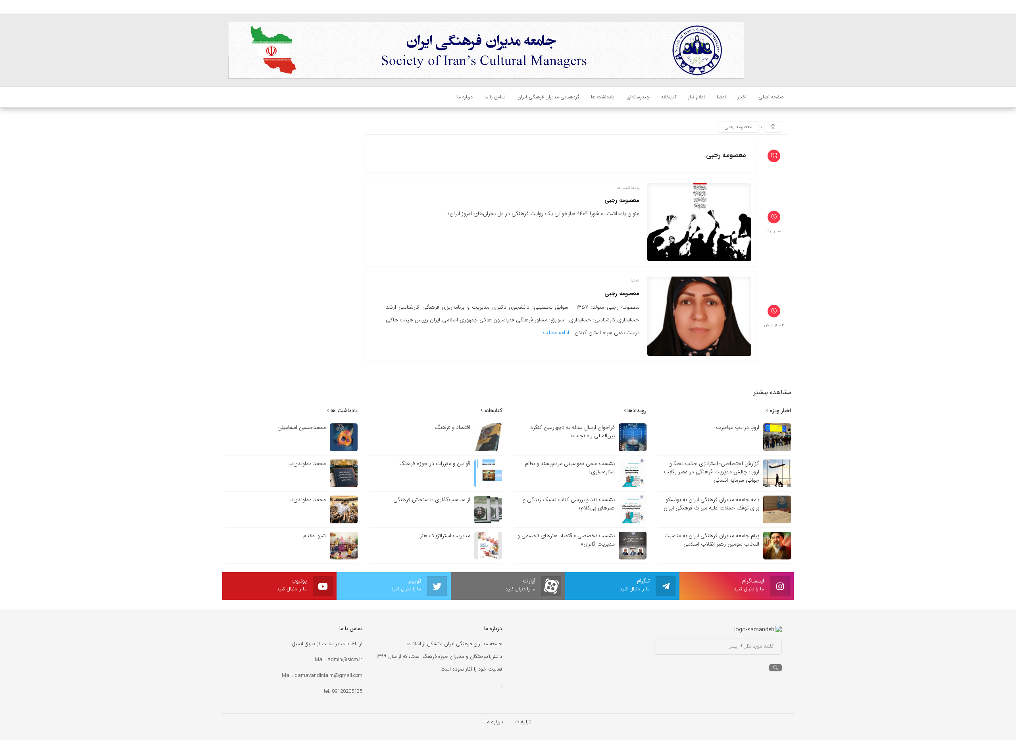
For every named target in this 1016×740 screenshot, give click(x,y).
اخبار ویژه (779, 410)
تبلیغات (522, 721)
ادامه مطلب (557, 332)
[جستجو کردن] (775, 667)
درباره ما (494, 721)
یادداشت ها (627, 187)
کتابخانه (492, 410)
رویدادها (636, 410)
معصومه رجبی (621, 200)
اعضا (635, 280)
